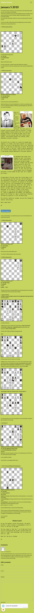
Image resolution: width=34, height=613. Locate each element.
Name (2, 565)
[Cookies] (3, 610)
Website (2, 577)
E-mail (2, 571)
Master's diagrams (6, 211)
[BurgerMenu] (31, 2)
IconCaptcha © (25, 607)
